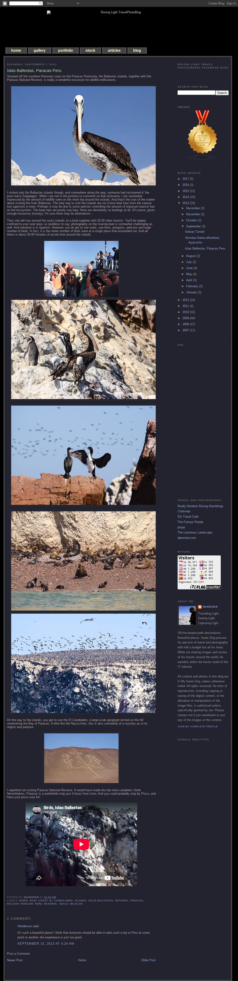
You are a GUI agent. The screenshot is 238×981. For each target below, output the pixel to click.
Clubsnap (184, 511)
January (192, 292)
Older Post (148, 960)
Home (82, 960)
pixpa (181, 527)
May (189, 274)
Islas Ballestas (100, 900)
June (190, 268)
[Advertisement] (196, 418)
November (193, 214)
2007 (186, 330)
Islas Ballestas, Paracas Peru (205, 248)
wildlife (76, 903)
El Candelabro (61, 900)
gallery (40, 50)
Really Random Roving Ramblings (200, 506)
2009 (186, 318)
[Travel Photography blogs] (203, 159)
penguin (27, 903)
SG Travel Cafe (188, 516)
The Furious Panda (190, 522)
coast (43, 900)
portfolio (65, 50)
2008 (186, 324)
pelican (13, 903)
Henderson (24, 926)
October (192, 220)
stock (90, 50)
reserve (50, 903)
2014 (186, 197)
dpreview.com (187, 538)
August (191, 256)
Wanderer (210, 606)
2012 (186, 300)
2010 (186, 312)
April (189, 280)
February (192, 286)
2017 (186, 179)
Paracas (136, 900)
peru (38, 903)
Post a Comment (18, 953)
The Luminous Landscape (195, 532)
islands (80, 900)
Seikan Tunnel (194, 231)
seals (63, 903)
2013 (186, 203)
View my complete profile (198, 726)
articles (114, 50)
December (193, 208)
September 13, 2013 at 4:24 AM (45, 943)
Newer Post (15, 960)
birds (24, 900)
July (189, 262)
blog (137, 50)
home (16, 50)
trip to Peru (130, 932)
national (122, 900)
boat (33, 900)
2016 (186, 185)
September (194, 226)
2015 (186, 191)
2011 (186, 306)
